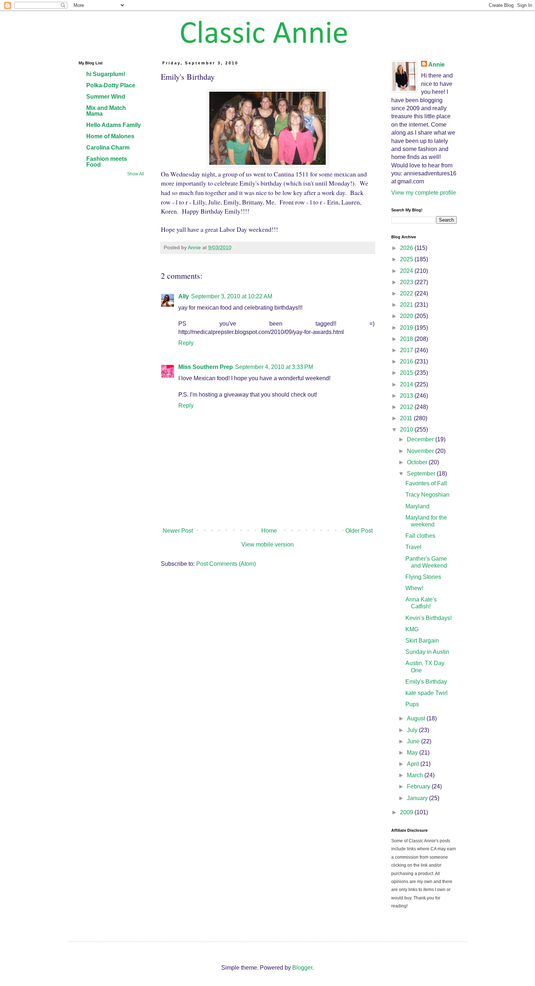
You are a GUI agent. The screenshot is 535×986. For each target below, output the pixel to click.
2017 (407, 350)
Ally (183, 296)
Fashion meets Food (106, 162)
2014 (407, 384)
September (422, 473)
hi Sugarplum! (105, 74)
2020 (407, 316)
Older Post (359, 531)
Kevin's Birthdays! (428, 618)
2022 (407, 293)
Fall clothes (420, 536)
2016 (407, 361)
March (415, 775)
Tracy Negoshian (427, 495)
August (417, 718)
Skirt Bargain (422, 640)
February (419, 786)
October (418, 462)
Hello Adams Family (113, 125)
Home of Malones (110, 136)
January (418, 798)
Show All (135, 173)
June (414, 741)
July (413, 730)
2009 (407, 812)
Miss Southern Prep (205, 367)
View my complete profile (423, 193)
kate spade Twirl (426, 693)
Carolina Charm (108, 147)
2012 (407, 407)
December (421, 439)
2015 (407, 373)
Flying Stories (423, 577)
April (413, 764)
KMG (412, 629)
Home (269, 531)
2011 (407, 418)
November (421, 451)
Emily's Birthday (426, 682)
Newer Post (178, 531)
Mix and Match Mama (106, 111)
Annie (436, 64)
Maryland (417, 506)
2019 (407, 328)
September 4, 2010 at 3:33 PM (274, 367)
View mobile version (267, 544)
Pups (412, 704)
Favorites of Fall (426, 483)
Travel (413, 547)
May (413, 753)
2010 (407, 429)
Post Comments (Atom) (226, 564)
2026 (407, 248)
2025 (407, 259)
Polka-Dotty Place (110, 85)
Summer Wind (105, 97)
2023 (407, 282)
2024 (407, 271)
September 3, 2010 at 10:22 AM (231, 296)
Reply (186, 343)
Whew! (414, 588)
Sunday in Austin (427, 652)
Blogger (302, 968)
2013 (407, 396)
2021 (407, 305)
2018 (407, 339)
